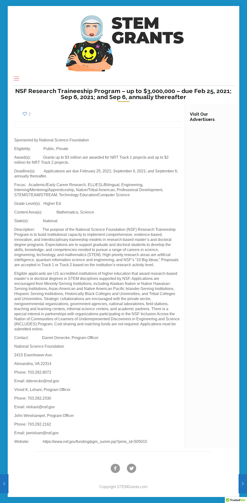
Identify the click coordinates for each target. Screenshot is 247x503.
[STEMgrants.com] (123, 39)
